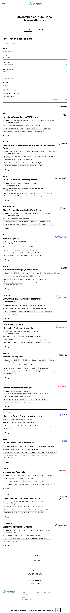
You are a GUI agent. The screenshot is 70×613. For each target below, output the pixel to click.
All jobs (16, 93)
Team (23, 592)
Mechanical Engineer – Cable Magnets (20, 328)
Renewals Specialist (12, 238)
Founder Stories (26, 599)
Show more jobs (35, 555)
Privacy (32, 583)
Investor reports (47, 592)
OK (58, 610)
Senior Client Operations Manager (18, 527)
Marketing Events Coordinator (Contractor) (23, 416)
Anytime (11, 96)
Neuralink (6, 495)
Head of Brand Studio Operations (18, 442)
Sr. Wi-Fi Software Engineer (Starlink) (20, 179)
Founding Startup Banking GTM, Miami (20, 117)
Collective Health (8, 523)
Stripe (5, 439)
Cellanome (6, 295)
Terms (38, 583)
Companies (39, 29)
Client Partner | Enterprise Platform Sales (22, 210)
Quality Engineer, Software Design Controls (23, 498)
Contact (37, 594)
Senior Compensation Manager (17, 387)
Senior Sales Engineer (13, 356)
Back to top (36, 560)
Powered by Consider (60, 99)
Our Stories (25, 597)
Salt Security (7, 412)
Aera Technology (8, 206)
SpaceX (5, 176)
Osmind (5, 468)
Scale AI (5, 266)
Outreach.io (7, 235)
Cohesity (6, 353)
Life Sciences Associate (14, 472)
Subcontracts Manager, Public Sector (20, 269)
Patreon (5, 384)
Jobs (28, 29)
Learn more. (49, 610)
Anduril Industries (9, 142)
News (23, 601)
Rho (4, 113)
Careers (37, 592)
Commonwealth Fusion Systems (13, 324)
